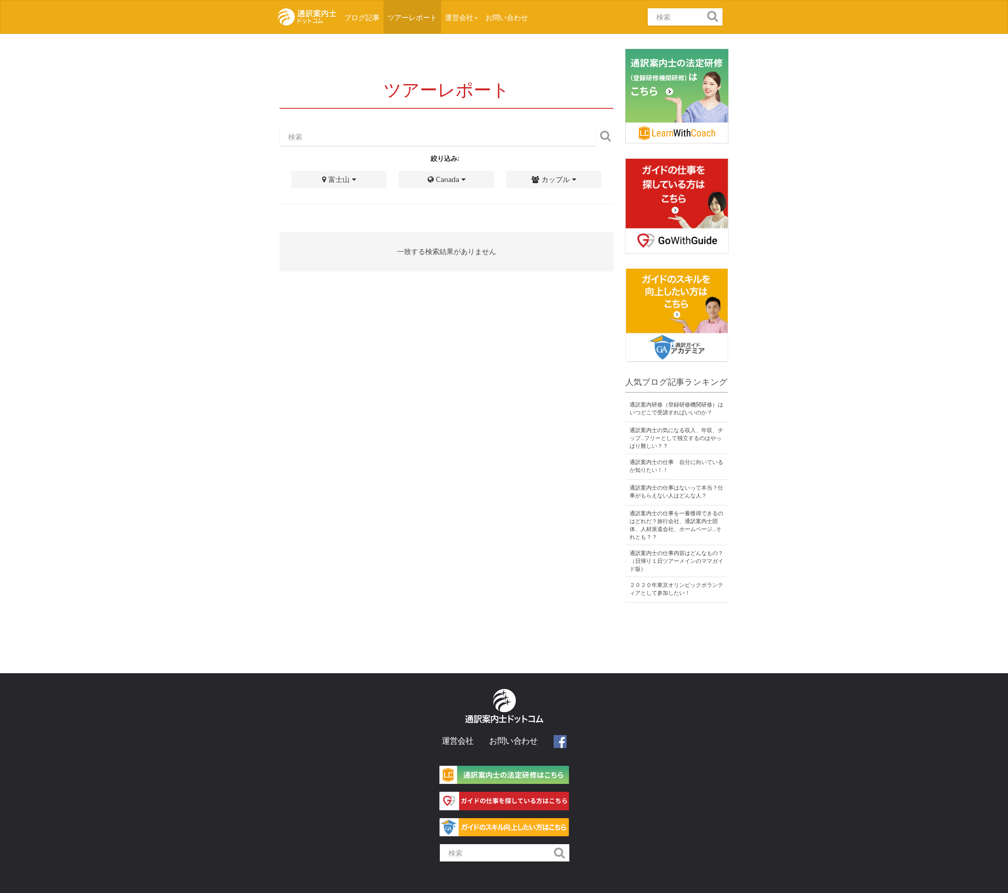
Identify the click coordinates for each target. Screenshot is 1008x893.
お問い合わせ (506, 17)
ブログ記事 (364, 17)
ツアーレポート (412, 17)
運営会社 (459, 17)
